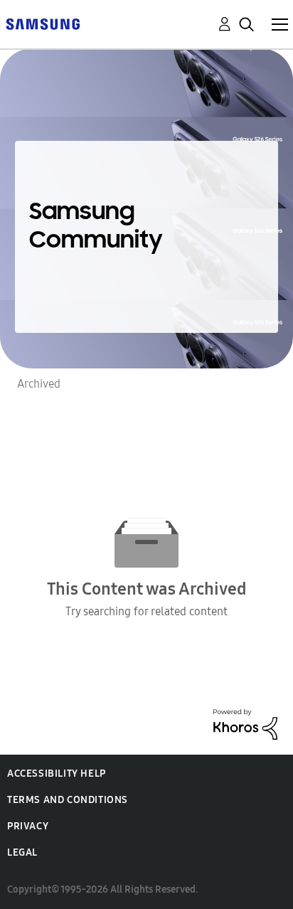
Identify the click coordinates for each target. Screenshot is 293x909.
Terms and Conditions (67, 800)
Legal (22, 852)
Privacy (27, 826)
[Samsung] (43, 23)
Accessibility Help (56, 773)
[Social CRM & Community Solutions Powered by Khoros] (245, 723)
